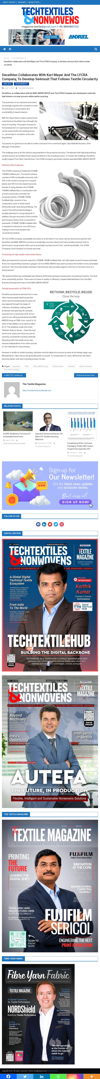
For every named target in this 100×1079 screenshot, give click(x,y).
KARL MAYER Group (40, 366)
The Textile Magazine (25, 88)
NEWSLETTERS (33, 2)
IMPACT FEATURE (9, 2)
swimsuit (71, 366)
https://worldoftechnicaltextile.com (36, 390)
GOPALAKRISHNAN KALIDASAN (14, 444)
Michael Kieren (58, 366)
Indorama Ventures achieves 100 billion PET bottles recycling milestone (49, 436)
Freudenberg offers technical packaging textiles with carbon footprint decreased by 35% (80, 446)
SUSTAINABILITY (21, 84)
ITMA (27, 366)
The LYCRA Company (12, 370)
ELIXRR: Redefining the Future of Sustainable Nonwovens (17, 435)
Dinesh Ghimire (52, 1071)
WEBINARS (22, 2)
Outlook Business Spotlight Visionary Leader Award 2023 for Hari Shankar (87, 375)
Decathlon (16, 366)
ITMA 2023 (7, 84)
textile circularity (85, 366)
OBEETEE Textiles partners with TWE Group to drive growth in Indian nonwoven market (15, 375)
